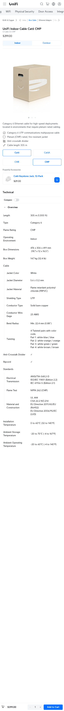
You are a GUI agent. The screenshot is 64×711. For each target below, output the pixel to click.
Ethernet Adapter (45, 20)
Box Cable (32, 20)
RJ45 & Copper (8, 20)
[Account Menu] (59, 4)
